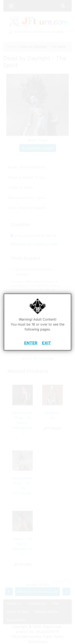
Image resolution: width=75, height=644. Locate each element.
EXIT (46, 342)
